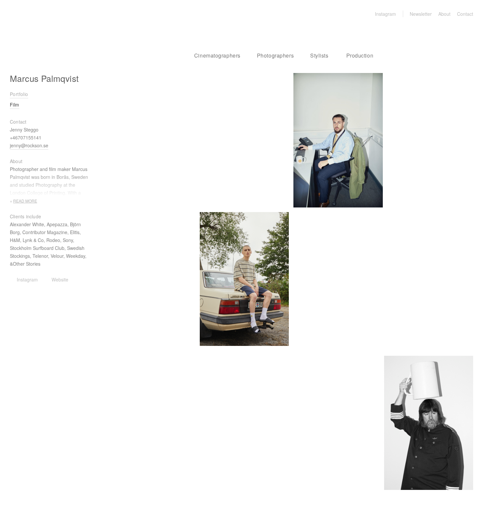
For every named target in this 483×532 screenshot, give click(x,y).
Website (60, 279)
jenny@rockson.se (29, 145)
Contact (465, 14)
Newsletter (421, 14)
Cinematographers (217, 55)
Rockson (45, 29)
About (444, 14)
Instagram (385, 14)
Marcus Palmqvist (44, 78)
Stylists (319, 55)
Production (360, 55)
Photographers (275, 55)
